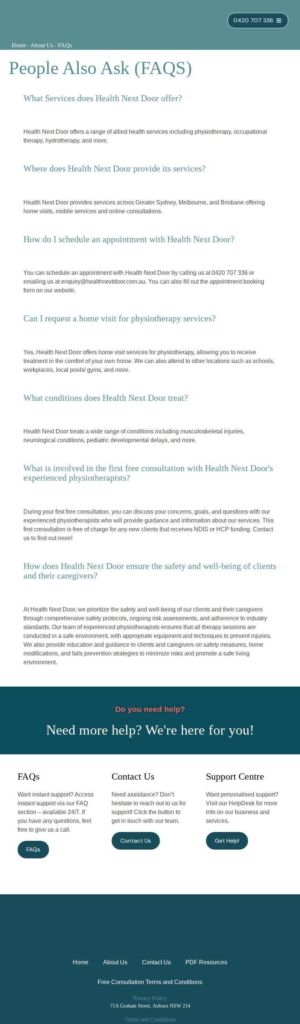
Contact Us (156, 962)
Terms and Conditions (150, 1019)
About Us (41, 45)
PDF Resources (206, 962)
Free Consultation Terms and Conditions (150, 982)
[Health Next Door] (43, 20)
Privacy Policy (150, 998)
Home (19, 45)
